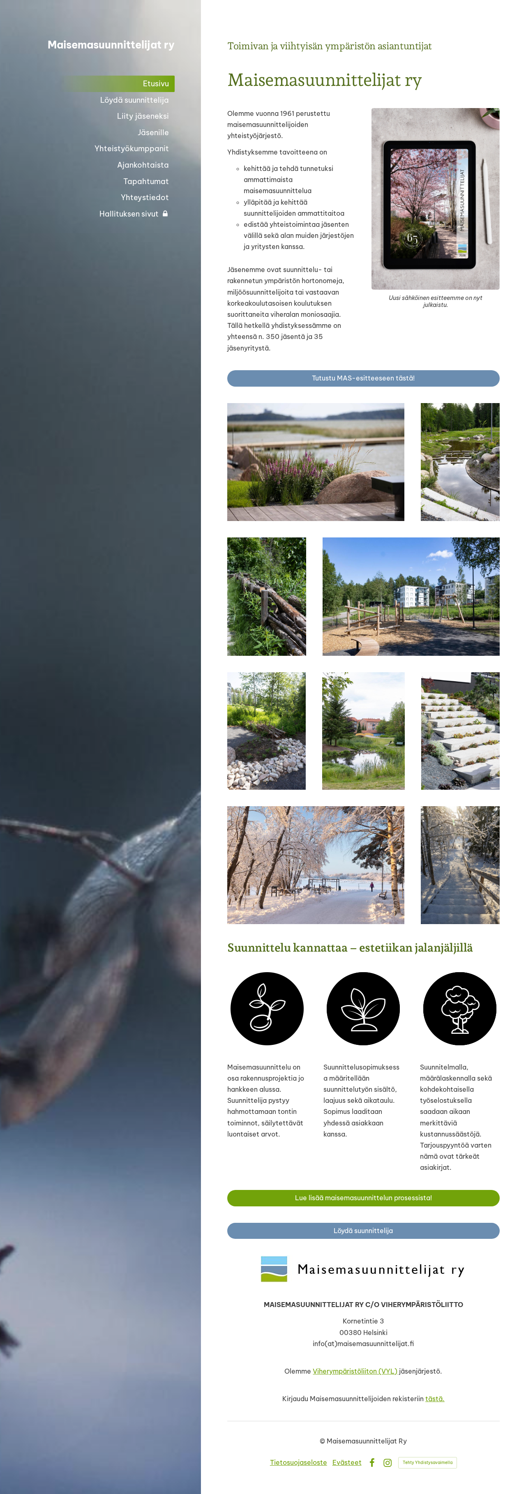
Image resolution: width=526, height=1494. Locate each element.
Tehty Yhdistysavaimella (427, 1462)
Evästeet (347, 1462)
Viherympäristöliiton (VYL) (355, 1371)
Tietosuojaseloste (298, 1462)
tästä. (435, 1399)
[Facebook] (371, 1462)
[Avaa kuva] (315, 462)
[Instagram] (387, 1462)
